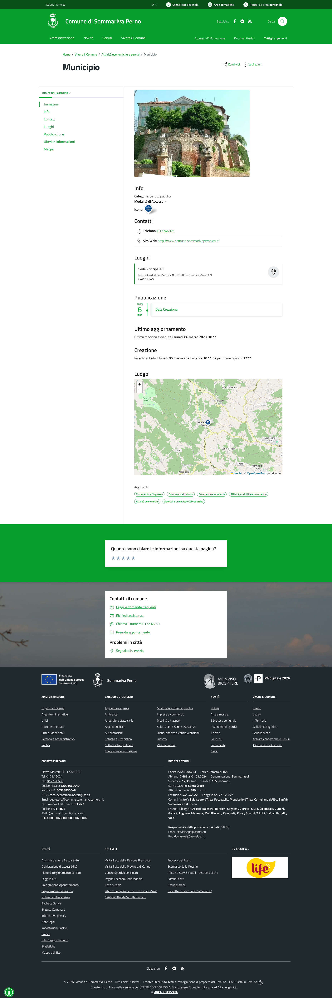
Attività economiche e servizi (120, 54)
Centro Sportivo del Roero (121, 872)
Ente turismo (113, 885)
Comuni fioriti (176, 878)
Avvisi (214, 751)
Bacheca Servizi (51, 903)
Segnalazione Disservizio (57, 891)
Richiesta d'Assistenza (56, 897)
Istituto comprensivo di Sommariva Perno (131, 891)
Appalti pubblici (114, 726)
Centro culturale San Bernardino (125, 897)
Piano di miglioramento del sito (61, 872)
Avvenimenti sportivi (224, 726)
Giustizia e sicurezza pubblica (175, 708)
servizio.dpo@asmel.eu (191, 831)
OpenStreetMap (256, 473)
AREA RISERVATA (166, 992)
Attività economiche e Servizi (271, 739)
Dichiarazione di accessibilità (59, 866)
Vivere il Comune (86, 54)
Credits (46, 934)
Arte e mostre (219, 714)
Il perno (215, 732)
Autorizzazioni (114, 732)
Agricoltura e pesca (117, 708)
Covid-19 (216, 739)
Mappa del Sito (51, 952)
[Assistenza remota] (260, 982)
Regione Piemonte (55, 4)
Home (66, 54)
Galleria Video (261, 732)
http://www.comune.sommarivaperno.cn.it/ (189, 240)
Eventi (257, 708)
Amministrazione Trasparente (60, 860)
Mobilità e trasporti (169, 720)
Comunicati (218, 745)
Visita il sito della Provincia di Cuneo (127, 866)
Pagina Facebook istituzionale (123, 878)
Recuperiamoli (176, 885)
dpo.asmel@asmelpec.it (189, 836)
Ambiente (111, 714)
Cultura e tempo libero (119, 745)
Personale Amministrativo (58, 739)
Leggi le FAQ (49, 878)
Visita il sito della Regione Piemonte (127, 860)
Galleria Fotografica (265, 726)
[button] (210, 423)
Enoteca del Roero (179, 860)
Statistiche (48, 946)
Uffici (45, 720)
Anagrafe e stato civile (119, 720)
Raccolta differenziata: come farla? (190, 891)
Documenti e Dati (53, 726)
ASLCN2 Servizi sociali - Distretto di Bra (193, 872)
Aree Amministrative (55, 714)
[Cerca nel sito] (282, 21)
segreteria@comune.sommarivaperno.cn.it (77, 799)
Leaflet (237, 473)
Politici (46, 745)
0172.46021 (54, 776)
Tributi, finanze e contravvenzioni (178, 732)
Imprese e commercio (170, 714)
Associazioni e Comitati (267, 745)
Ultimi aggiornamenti (55, 940)
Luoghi (257, 714)
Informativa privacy (54, 915)
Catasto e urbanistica (118, 739)
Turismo (162, 739)
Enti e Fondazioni (52, 732)
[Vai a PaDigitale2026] (267, 678)
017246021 (166, 230)
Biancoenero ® (181, 987)
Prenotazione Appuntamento (60, 885)
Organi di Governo (53, 708)
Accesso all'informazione (210, 38)
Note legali (48, 921)
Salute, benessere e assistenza (176, 726)
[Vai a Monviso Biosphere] (221, 681)
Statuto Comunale (53, 909)
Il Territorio (259, 720)
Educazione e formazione (121, 751)
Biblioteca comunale (223, 720)
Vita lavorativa (166, 745)
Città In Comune (247, 982)
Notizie (215, 708)
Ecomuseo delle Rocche (183, 866)
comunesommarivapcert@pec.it (70, 794)
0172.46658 (55, 781)
